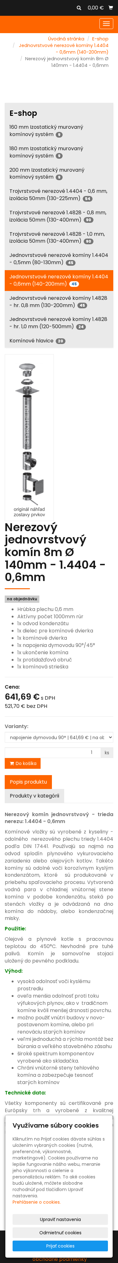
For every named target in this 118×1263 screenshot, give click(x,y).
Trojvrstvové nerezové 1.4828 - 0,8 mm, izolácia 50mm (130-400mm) (57, 216)
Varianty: (16, 726)
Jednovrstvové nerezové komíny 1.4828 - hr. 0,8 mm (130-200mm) (58, 301)
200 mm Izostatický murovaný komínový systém (46, 173)
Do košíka (25, 763)
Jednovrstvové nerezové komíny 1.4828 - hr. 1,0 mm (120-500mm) (58, 323)
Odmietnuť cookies (60, 1233)
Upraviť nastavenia (60, 1219)
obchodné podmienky (59, 1259)
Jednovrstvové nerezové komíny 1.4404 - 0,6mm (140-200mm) (64, 48)
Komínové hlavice (36, 340)
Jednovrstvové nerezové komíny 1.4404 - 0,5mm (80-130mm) (58, 259)
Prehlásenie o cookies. (37, 1202)
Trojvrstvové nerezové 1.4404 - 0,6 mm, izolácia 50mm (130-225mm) (58, 194)
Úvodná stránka (66, 39)
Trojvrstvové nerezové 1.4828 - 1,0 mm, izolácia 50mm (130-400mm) (57, 237)
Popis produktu (28, 782)
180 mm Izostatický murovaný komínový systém (46, 152)
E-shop (100, 39)
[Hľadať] (78, 8)
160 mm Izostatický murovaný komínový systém (46, 130)
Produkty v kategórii (34, 795)
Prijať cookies (60, 1246)
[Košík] (110, 7)
